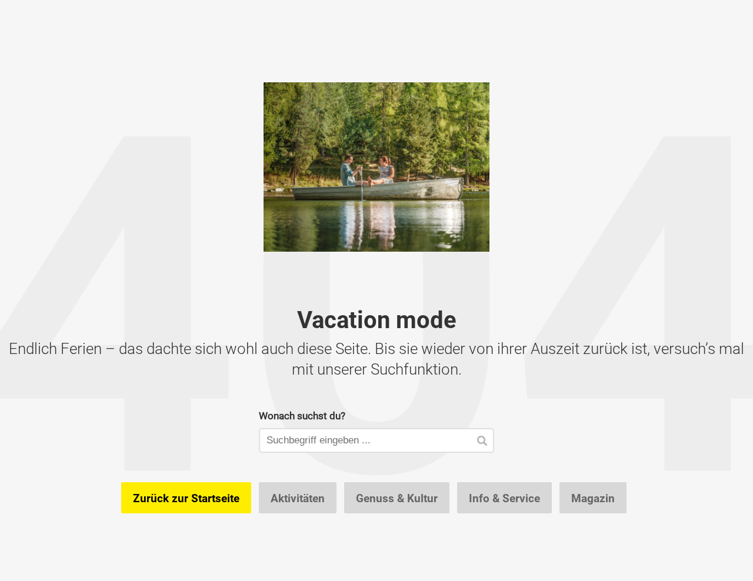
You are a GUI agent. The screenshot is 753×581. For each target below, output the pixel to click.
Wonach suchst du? (302, 415)
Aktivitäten (298, 498)
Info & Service (504, 498)
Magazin (593, 498)
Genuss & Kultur (397, 498)
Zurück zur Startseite (186, 498)
